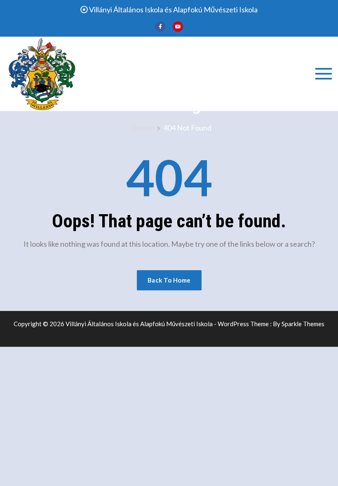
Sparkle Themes (303, 323)
